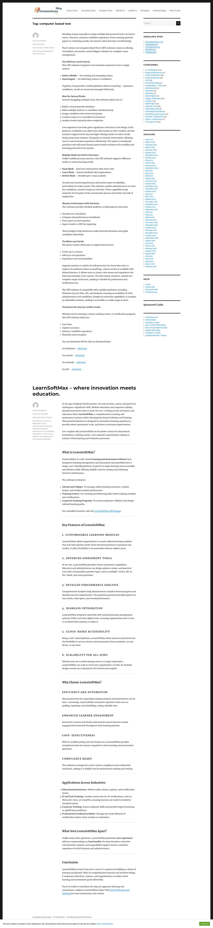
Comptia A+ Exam (152, 322)
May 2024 (149, 160)
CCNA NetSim (150, 320)
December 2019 (151, 233)
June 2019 (149, 243)
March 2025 (150, 147)
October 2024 (150, 158)
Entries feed (150, 287)
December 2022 (151, 186)
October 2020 (150, 228)
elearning (36, 417)
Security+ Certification (154, 117)
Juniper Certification (153, 98)
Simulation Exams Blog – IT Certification (49, 917)
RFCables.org (150, 50)
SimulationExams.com (154, 42)
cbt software (37, 421)
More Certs (175, 10)
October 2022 (150, 191)
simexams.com (39, 54)
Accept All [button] (204, 924)
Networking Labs (152, 109)
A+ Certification (151, 70)
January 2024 (150, 165)
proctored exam (46, 436)
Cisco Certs (72, 10)
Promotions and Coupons (155, 114)
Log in (147, 284)
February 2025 (151, 150)
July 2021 (148, 212)
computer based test (44, 51)
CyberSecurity (150, 88)
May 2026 (149, 140)
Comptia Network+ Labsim (155, 335)
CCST (147, 80)
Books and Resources (153, 73)
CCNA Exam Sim (151, 317)
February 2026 (151, 145)
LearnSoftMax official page (107, 511)
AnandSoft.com (151, 44)
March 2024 (150, 163)
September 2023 (151, 168)
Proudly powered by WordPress (79, 917)
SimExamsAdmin (40, 41)
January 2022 (150, 199)
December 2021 (151, 202)
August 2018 (150, 254)
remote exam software (42, 439)
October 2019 (150, 235)
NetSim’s (120, 10)
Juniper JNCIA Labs (152, 330)
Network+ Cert (151, 106)
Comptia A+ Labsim (153, 333)
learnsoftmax (38, 431)
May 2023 (149, 176)
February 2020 (151, 230)
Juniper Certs (105, 10)
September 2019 (151, 238)
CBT (34, 51)
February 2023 (151, 181)
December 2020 (151, 223)
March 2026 (150, 142)
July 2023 (149, 171)
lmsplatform (38, 434)
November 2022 (151, 189)
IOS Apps (144, 10)
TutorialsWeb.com (152, 47)
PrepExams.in (150, 52)
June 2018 (149, 259)
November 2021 (151, 204)
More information (105, 924)
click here (82, 348)
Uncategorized (151, 122)
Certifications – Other (154, 86)
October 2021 (150, 207)
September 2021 (151, 210)
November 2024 (151, 155)
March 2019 (150, 246)
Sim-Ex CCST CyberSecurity (156, 328)
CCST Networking (152, 83)
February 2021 (151, 220)
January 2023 (150, 184)
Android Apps (159, 10)
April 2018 (149, 261)
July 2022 (149, 194)
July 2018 (148, 256)
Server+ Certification (153, 119)
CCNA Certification (152, 75)
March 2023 (150, 178)
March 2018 (150, 264)
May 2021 (149, 215)
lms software (49, 431)
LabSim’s (132, 10)
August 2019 (150, 241)
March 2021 (150, 217)
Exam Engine (38, 48)
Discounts (149, 91)
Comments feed (151, 290)
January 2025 (150, 153)
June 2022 (149, 197)
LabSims (148, 101)
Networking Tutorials (153, 111)
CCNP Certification (152, 78)
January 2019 (150, 251)
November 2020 (151, 225)
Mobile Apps (49, 48)
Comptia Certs (88, 10)
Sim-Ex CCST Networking (155, 325)
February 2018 (151, 267)
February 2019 (151, 248)
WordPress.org (151, 292)
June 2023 (149, 173)
